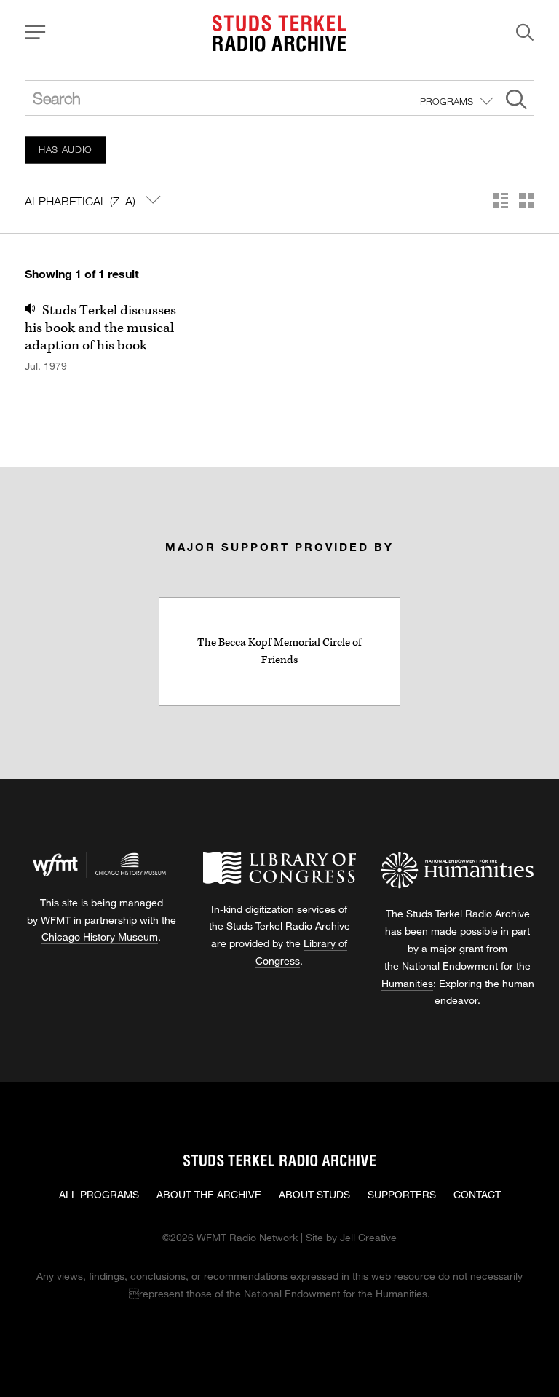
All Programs (99, 1194)
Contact (477, 1194)
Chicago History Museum (99, 936)
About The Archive (208, 1194)
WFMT (56, 920)
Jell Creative (368, 1237)
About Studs (314, 1194)
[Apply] (516, 102)
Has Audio (65, 149)
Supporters (402, 1194)
